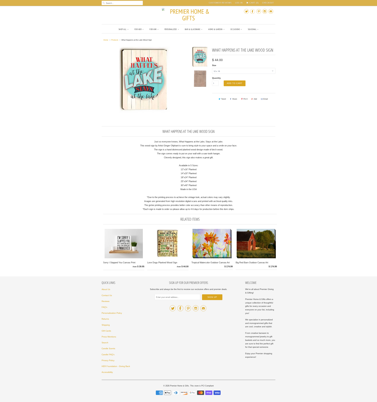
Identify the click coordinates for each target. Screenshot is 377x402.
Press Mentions (109, 337)
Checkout (268, 3)
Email (265, 99)
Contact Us (107, 295)
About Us (106, 289)
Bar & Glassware (192, 29)
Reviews (105, 301)
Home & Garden (215, 29)
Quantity (216, 78)
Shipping (106, 325)
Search (105, 342)
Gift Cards (106, 331)
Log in (239, 3)
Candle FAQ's (108, 354)
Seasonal (252, 29)
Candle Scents (108, 348)
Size (214, 65)
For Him (153, 29)
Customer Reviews (220, 3)
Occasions (235, 29)
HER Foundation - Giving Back (116, 366)
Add (255, 99)
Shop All (123, 29)
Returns (105, 319)
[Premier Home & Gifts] (188, 14)
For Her (138, 29)
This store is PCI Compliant (202, 386)
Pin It (245, 99)
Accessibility (107, 372)
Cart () (254, 3)
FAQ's (104, 307)
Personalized (170, 29)
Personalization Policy (112, 313)
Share (234, 99)
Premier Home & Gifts (179, 386)
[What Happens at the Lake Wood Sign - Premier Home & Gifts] (145, 79)
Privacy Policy (108, 360)
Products (114, 40)
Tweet (223, 99)
